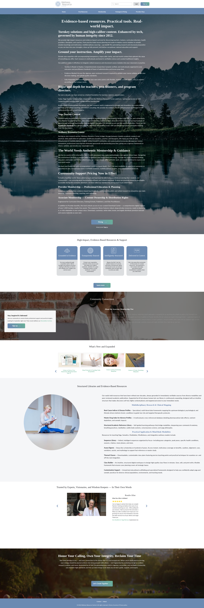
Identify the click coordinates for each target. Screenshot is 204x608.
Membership (102, 12)
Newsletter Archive (46, 321)
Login (136, 4)
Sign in (106, 227)
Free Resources (82, 12)
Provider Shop (140, 12)
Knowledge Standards (66, 125)
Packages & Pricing (121, 12)
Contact (99, 601)
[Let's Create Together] (102, 581)
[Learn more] (102, 287)
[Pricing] (102, 220)
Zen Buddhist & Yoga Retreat (120, 520)
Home (64, 12)
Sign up (145, 4)
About (105, 601)
